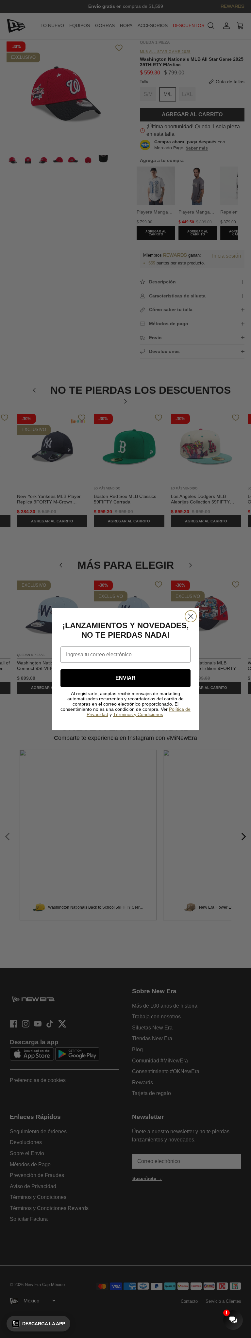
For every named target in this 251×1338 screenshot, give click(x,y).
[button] (38, 1323)
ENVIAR (125, 678)
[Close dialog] (190, 616)
